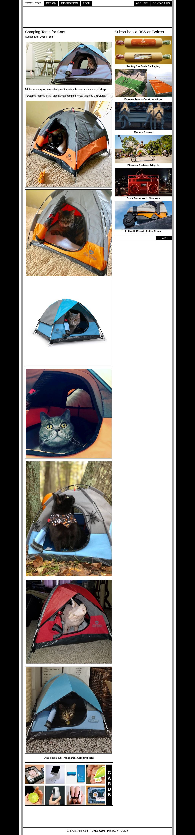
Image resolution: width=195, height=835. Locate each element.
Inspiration (69, 3)
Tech (86, 3)
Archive (142, 3)
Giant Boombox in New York (143, 198)
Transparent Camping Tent (78, 757)
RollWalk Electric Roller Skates (143, 231)
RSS (142, 32)
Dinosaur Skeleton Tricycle (143, 165)
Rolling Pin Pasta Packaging (143, 66)
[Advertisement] (97, 17)
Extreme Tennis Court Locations (143, 99)
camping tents (44, 89)
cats (80, 89)
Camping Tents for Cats (45, 32)
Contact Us (161, 3)
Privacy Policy (117, 830)
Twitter (158, 32)
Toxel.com (33, 3)
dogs (103, 89)
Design (51, 3)
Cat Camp (99, 95)
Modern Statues (143, 132)
